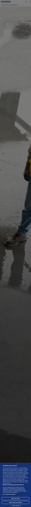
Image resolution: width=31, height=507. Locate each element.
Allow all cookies (15, 498)
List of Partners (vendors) (9, 494)
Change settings (15, 505)
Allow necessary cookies (15, 502)
